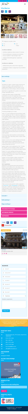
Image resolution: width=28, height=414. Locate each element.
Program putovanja (8, 209)
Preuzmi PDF (7, 225)
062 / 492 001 (9, 340)
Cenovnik (4, 195)
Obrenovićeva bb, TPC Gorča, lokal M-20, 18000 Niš (16, 335)
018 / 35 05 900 (10, 344)
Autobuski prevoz (7, 212)
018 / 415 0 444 (10, 338)
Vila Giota (4, 249)
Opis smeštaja (5, 76)
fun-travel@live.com (11, 346)
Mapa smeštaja (6, 204)
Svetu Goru (5, 185)
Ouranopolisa (15, 185)
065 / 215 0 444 (10, 342)
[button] (25, 24)
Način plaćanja (5, 200)
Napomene (5, 216)
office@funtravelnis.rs (11, 348)
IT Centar (18, 408)
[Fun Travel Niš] (5, 4)
